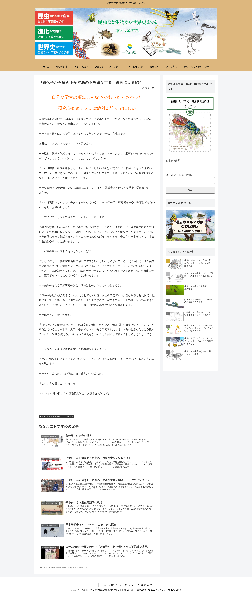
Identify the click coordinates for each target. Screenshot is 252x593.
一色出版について (144, 585)
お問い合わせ (115, 585)
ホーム (103, 585)
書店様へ (129, 585)
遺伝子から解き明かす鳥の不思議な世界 (57, 416)
